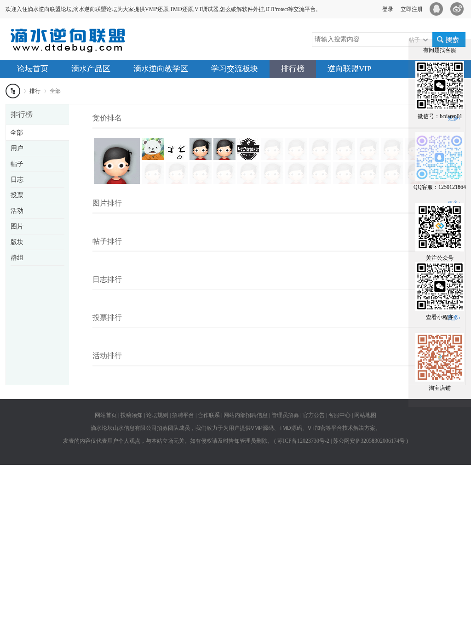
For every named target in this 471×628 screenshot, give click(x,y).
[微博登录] (459, 9)
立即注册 (412, 9)
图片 (17, 226)
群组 (17, 257)
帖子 (17, 163)
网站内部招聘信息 (246, 415)
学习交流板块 (234, 68)
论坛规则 (157, 415)
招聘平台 (183, 415)
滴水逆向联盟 (13, 91)
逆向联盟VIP (349, 68)
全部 (16, 132)
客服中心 (339, 415)
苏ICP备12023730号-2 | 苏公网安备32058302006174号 (341, 441)
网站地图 (365, 415)
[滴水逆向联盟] (75, 47)
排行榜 (292, 68)
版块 (17, 242)
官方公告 (314, 415)
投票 (17, 195)
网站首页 (106, 415)
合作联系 (209, 415)
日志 (17, 179)
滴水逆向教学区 (160, 68)
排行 (34, 91)
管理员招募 (285, 415)
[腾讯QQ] (437, 9)
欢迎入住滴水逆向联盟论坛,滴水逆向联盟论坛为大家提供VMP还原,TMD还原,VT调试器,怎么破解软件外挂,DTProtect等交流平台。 (163, 9)
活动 (17, 210)
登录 (387, 9)
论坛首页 (32, 68)
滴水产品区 (90, 68)
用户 (17, 148)
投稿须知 (132, 415)
